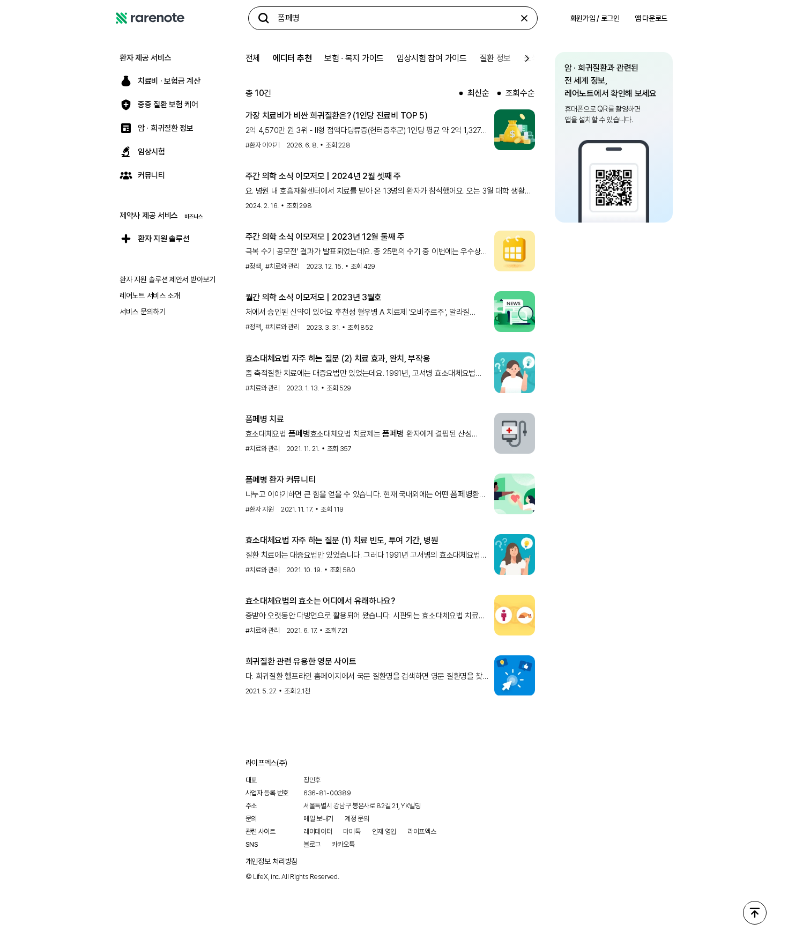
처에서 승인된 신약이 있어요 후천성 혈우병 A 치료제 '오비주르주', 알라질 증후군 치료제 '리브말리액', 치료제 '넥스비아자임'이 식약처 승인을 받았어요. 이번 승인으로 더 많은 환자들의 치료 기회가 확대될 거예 (359, 312)
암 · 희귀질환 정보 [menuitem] (166, 128)
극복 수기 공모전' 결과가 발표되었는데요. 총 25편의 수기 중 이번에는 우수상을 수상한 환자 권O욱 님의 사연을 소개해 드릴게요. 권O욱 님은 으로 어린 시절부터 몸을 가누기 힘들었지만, (367, 252)
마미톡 (351, 831)
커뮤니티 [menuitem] (151, 175)
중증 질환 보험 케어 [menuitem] (168, 104)
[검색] (263, 18)
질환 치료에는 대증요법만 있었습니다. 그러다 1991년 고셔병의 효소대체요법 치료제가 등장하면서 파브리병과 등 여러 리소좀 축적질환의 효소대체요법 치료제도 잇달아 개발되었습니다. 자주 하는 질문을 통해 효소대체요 (363, 555)
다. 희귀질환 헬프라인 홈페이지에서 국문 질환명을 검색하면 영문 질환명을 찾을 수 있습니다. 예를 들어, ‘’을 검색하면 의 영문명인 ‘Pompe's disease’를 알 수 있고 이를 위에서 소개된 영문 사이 (367, 676)
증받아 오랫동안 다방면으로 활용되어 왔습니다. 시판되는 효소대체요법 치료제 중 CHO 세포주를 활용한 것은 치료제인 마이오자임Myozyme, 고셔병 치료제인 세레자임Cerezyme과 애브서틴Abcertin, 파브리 (366, 616)
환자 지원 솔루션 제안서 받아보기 (167, 279)
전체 (253, 58)
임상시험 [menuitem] (151, 152)
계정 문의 (357, 819)
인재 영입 (384, 831)
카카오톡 (343, 844)
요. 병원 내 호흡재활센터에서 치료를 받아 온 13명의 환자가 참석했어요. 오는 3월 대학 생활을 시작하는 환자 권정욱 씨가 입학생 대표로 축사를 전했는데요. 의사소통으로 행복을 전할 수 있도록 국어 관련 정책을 (389, 191)
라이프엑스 (421, 831)
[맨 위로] (755, 913)
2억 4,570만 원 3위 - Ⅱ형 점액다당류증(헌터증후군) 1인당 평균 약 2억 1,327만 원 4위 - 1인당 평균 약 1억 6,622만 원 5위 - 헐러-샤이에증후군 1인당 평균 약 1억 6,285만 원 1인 (367, 130)
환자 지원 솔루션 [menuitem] (163, 238)
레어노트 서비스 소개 (150, 295)
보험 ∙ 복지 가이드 (354, 58)
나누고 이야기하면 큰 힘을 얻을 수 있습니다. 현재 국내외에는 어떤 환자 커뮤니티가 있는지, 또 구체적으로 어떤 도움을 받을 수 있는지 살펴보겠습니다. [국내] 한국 (366, 494)
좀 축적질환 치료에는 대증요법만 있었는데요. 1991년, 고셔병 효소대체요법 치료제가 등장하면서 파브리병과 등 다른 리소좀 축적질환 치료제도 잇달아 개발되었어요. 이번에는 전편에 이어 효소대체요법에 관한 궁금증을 (360, 373)
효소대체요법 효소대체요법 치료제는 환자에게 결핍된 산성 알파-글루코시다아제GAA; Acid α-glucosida (359, 434)
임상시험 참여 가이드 (432, 58)
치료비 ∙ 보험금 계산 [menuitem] (169, 81)
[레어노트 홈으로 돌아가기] (150, 18)
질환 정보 (495, 58)
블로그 (312, 844)
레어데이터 (317, 831)
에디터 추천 (292, 58)
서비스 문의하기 (143, 311)
